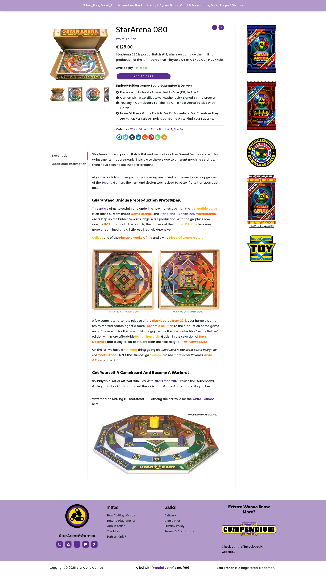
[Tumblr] (132, 137)
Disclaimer (172, 521)
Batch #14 (165, 129)
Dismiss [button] (238, 5)
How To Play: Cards (121, 515)
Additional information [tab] (69, 164)
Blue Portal (180, 129)
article (103, 209)
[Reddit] (145, 137)
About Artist (116, 526)
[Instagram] (59, 544)
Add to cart (143, 76)
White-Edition (126, 39)
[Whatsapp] (158, 137)
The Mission (115, 531)
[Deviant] (94, 544)
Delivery (170, 515)
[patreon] (85, 544)
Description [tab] (60, 156)
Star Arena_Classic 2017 (177, 214)
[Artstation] (68, 544)
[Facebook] (119, 137)
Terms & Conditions (179, 531)
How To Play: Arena (121, 521)
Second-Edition (112, 183)
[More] (164, 137)
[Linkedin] (138, 137)
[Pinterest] (151, 137)
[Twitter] (125, 137)
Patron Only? (116, 537)
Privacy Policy (175, 526)
